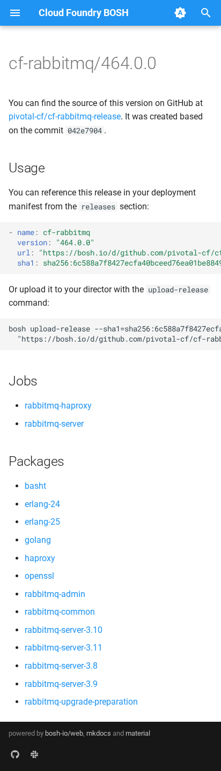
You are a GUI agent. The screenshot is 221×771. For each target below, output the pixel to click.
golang (38, 540)
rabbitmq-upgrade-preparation (81, 702)
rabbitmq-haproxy (58, 405)
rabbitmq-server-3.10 (63, 630)
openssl (39, 576)
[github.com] (15, 753)
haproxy (40, 558)
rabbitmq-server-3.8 (61, 666)
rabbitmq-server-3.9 (61, 684)
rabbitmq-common (60, 612)
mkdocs (98, 733)
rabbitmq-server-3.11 (63, 647)
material (138, 733)
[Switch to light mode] (180, 13)
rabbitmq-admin (55, 594)
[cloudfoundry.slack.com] (34, 753)
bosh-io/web (64, 733)
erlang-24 (42, 504)
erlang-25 (42, 522)
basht (35, 486)
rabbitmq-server (54, 424)
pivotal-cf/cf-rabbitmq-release (65, 116)
